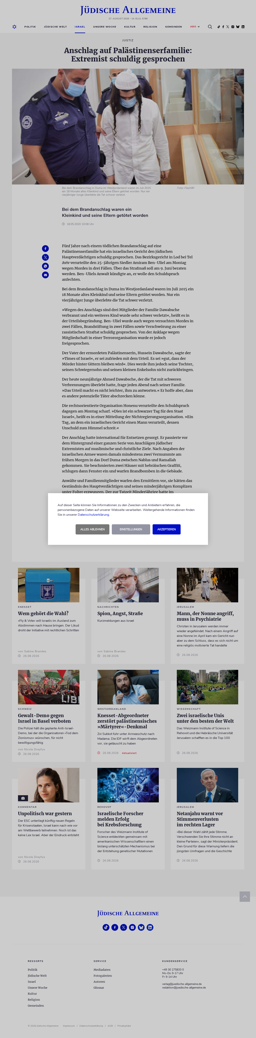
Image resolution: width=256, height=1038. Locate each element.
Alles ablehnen (92, 529)
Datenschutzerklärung (93, 515)
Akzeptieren (166, 529)
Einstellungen (131, 529)
